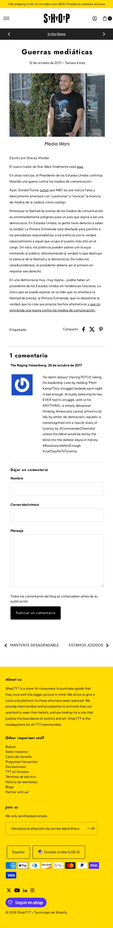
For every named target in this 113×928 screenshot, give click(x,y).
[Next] (104, 34)
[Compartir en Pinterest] (101, 329)
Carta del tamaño (19, 757)
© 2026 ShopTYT (18, 912)
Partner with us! (17, 792)
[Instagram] (32, 891)
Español (18, 852)
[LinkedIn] (25, 891)
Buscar (11, 747)
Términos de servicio (21, 777)
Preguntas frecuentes (22, 762)
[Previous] (9, 34)
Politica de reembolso (21, 782)
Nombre (17, 478)
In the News (56, 34)
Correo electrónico (25, 505)
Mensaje (17, 531)
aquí (80, 167)
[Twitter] (9, 891)
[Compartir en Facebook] (84, 329)
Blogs (10, 787)
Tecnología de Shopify (50, 912)
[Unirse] (90, 828)
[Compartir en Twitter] (92, 329)
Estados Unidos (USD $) (62, 852)
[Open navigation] (6, 18)
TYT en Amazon (17, 772)
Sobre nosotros (17, 752)
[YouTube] (17, 891)
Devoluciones (16, 767)
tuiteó (44, 190)
